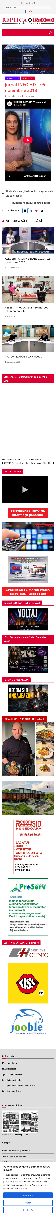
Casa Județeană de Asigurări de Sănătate (20, 1085)
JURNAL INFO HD (28, 78)
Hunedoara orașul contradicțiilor (31, 202)
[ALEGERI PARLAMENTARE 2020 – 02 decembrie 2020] (28, 229)
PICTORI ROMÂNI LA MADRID (24, 356)
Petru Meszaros (30, 96)
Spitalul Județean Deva (12, 1074)
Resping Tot (28, 1210)
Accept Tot (28, 1195)
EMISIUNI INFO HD (12, 78)
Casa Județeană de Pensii (13, 1080)
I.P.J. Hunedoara (9, 1068)
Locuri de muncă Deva (12, 1091)
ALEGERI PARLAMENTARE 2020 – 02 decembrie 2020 (27, 260)
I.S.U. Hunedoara (9, 1063)
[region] (28, 1189)
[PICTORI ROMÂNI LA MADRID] (28, 327)
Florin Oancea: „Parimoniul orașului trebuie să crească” (29, 193)
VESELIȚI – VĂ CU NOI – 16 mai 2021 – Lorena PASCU (27, 309)
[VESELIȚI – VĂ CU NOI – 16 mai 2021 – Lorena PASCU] (28, 278)
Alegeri (28, 1202)
